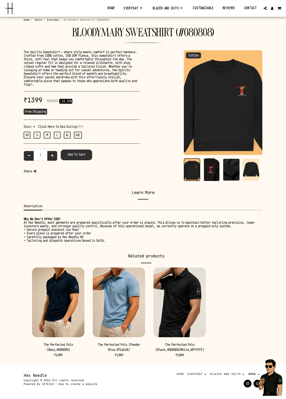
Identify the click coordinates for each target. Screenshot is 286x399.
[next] (255, 104)
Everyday (53, 20)
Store (38, 20)
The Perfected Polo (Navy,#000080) (58, 347)
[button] (265, 8)
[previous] (190, 104)
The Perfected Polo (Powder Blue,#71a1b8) (119, 347)
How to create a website (78, 384)
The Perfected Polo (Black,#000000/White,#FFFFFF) (179, 347)
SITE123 (48, 384)
